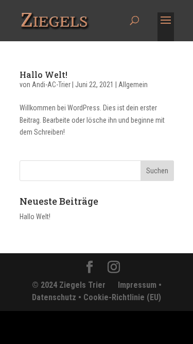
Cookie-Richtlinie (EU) (122, 297)
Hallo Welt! (43, 74)
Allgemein (133, 84)
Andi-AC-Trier (51, 84)
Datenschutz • (57, 297)
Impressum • (140, 285)
